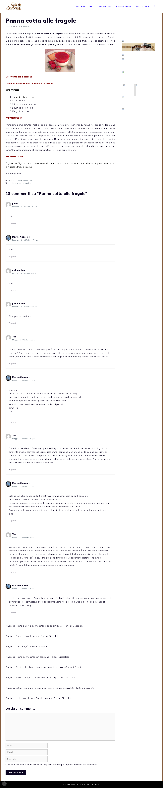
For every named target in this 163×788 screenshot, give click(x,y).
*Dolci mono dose (15, 180)
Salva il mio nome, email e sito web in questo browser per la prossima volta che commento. (52, 764)
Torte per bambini (123, 6)
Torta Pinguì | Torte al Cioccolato (32, 646)
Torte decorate (142, 6)
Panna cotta (28, 180)
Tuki (14, 336)
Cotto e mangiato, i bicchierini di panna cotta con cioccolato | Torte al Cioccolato (55, 688)
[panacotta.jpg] (60, 60)
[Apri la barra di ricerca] (154, 6)
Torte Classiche (104, 6)
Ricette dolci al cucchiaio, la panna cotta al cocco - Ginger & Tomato (49, 667)
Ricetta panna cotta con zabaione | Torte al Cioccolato (42, 657)
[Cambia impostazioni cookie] (4, 783)
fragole (11, 183)
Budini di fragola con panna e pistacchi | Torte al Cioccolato (45, 677)
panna (21, 183)
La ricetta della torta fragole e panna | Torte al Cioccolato (44, 698)
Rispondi (12, 223)
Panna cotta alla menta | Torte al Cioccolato (37, 636)
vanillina (28, 183)
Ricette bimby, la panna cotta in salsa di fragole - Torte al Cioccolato (49, 625)
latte (16, 183)
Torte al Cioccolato (84, 6)
